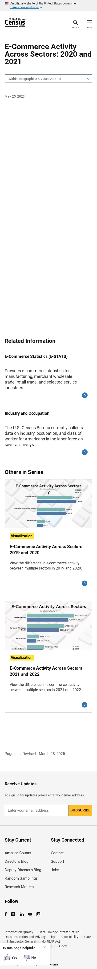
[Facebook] (7, 914)
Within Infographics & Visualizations (34, 79)
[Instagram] (38, 914)
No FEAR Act (50, 941)
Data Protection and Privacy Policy (30, 937)
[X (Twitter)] (13, 914)
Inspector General (23, 941)
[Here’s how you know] (48, 5)
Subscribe (80, 810)
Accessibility (69, 937)
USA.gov (60, 946)
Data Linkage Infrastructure (59, 932)
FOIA (87, 937)
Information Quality (19, 932)
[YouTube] (30, 914)
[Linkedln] (22, 914)
